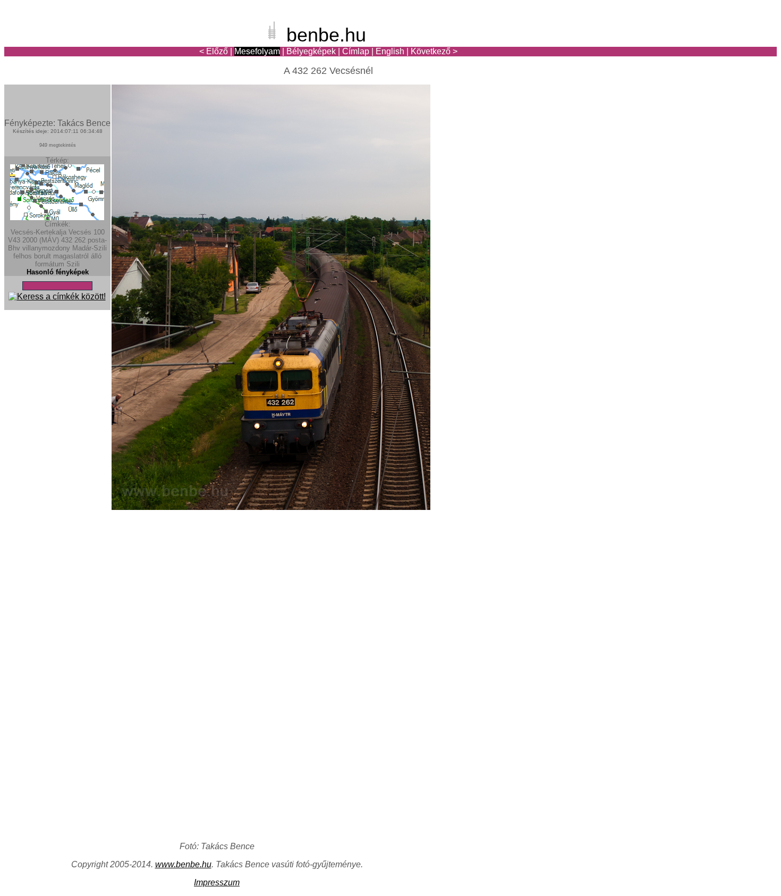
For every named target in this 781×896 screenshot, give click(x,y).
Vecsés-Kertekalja (38, 232)
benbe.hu (326, 35)
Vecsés (80, 232)
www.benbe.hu (183, 864)
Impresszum (217, 882)
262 (80, 240)
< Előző (213, 51)
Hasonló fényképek (58, 272)
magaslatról (71, 256)
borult (42, 256)
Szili (73, 264)
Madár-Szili (89, 248)
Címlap (355, 51)
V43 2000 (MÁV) (33, 240)
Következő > (434, 51)
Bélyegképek (311, 51)
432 (66, 240)
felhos (22, 256)
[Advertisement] (714, 45)
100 (99, 232)
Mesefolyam (257, 51)
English (390, 51)
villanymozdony (46, 248)
